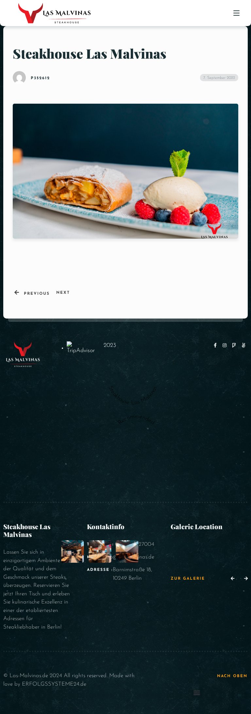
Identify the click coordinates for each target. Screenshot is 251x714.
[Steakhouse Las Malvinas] (133, 379)
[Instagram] (226, 345)
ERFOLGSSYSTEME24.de (54, 684)
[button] (232, 579)
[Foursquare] (235, 345)
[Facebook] (216, 345)
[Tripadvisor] (244, 345)
